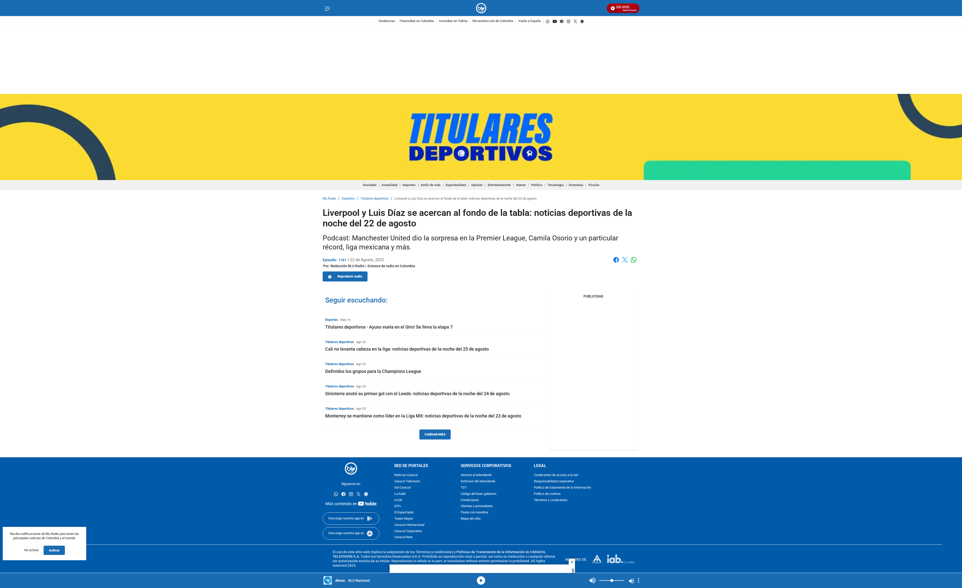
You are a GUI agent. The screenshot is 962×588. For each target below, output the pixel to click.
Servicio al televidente (476, 475)
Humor (521, 185)
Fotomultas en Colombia (417, 21)
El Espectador (404, 512)
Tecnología (556, 185)
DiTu (397, 506)
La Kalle (400, 494)
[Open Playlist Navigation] (638, 580)
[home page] (481, 8)
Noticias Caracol (406, 475)
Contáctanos (470, 500)
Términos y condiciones (550, 500)
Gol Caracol (402, 487)
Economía (576, 185)
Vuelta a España (529, 21)
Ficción (593, 185)
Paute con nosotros (474, 512)
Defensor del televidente (478, 481)
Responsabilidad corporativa (554, 481)
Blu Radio (329, 198)
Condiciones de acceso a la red (556, 475)
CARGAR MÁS (435, 434)
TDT (464, 487)
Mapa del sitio (470, 518)
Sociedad (369, 185)
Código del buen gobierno (478, 494)
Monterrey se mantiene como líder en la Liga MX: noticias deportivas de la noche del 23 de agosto (423, 415)
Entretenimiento (499, 185)
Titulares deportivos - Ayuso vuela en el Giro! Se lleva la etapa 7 (389, 327)
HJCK (398, 500)
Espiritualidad (456, 185)
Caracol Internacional (409, 525)
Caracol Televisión (407, 481)
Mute (592, 580)
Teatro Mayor (403, 518)
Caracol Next (403, 537)
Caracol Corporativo (408, 531)
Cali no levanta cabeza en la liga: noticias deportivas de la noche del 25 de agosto (407, 349)
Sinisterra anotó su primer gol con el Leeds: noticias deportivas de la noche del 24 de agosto (417, 393)
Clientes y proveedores (477, 506)
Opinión (477, 185)
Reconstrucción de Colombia (492, 21)
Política (536, 185)
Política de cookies (547, 494)
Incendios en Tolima (453, 21)
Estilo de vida (430, 185)
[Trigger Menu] (327, 8)
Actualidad (389, 185)
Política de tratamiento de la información (562, 487)
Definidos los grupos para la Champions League (373, 371)
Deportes (409, 185)
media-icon (481, 580)
